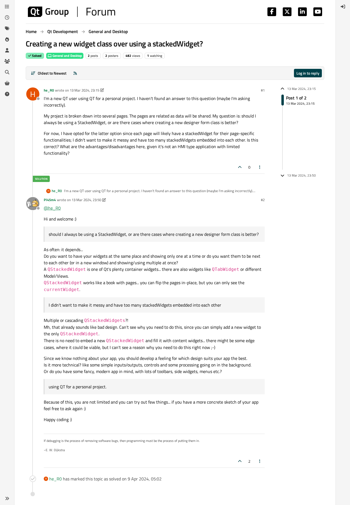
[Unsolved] (7, 94)
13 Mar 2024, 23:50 (86, 199)
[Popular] (7, 39)
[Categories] (7, 6)
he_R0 (49, 90)
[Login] (343, 6)
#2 (263, 199)
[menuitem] (343, 6)
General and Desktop (67, 55)
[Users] (7, 50)
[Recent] (7, 17)
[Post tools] (260, 167)
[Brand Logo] (71, 12)
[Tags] (7, 28)
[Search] (7, 72)
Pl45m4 (50, 199)
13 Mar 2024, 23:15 (84, 90)
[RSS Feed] (75, 73)
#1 (263, 90)
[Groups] (7, 61)
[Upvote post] (240, 167)
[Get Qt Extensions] (7, 83)
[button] (7, 498)
